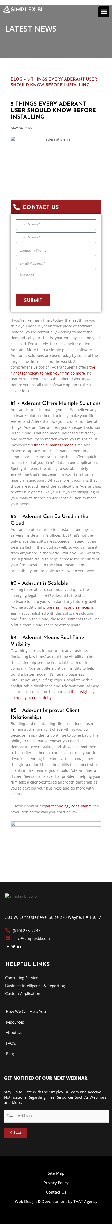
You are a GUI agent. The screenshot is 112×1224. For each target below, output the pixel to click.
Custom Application (22, 993)
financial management (53, 445)
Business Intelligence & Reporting (35, 985)
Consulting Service (21, 977)
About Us (14, 1032)
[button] (103, 11)
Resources (15, 1022)
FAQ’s (11, 1043)
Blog (16, 79)
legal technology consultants (67, 806)
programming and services (66, 607)
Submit (15, 1133)
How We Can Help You (26, 1011)
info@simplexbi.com (31, 938)
